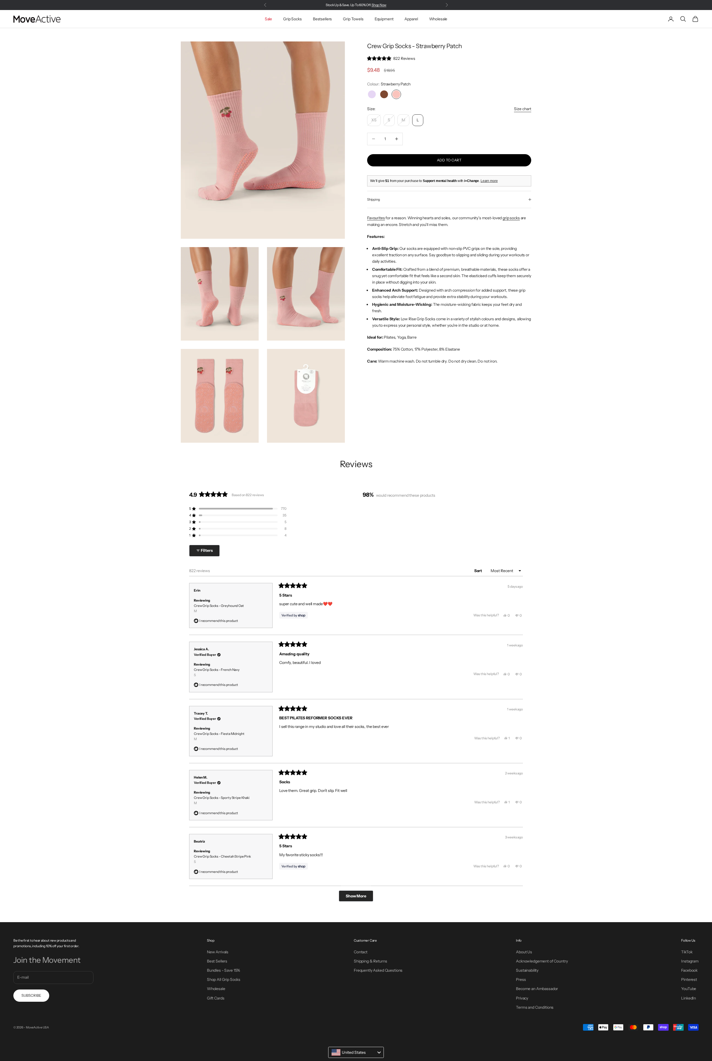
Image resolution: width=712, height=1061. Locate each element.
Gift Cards (215, 998)
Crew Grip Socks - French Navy (216, 672)
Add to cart (449, 160)
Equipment (384, 18)
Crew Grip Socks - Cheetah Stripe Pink (222, 859)
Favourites (376, 217)
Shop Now (379, 5)
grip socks (511, 217)
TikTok (686, 951)
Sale (268, 18)
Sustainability (527, 970)
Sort (478, 570)
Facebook (689, 970)
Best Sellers (217, 961)
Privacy (522, 998)
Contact (360, 951)
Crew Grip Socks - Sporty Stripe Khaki (221, 800)
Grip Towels (353, 18)
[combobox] (356, 1052)
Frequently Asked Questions (378, 970)
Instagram (690, 961)
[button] (391, 58)
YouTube (688, 988)
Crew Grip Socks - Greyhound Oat (219, 608)
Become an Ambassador (537, 988)
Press (521, 979)
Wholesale (438, 18)
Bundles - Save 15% (223, 970)
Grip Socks (292, 18)
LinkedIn (688, 998)
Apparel (411, 18)
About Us (524, 951)
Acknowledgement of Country (542, 961)
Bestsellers (322, 18)
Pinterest (689, 979)
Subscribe (31, 995)
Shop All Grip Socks (223, 979)
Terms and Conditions (534, 1007)
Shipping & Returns (370, 961)
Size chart (522, 108)
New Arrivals (217, 951)
